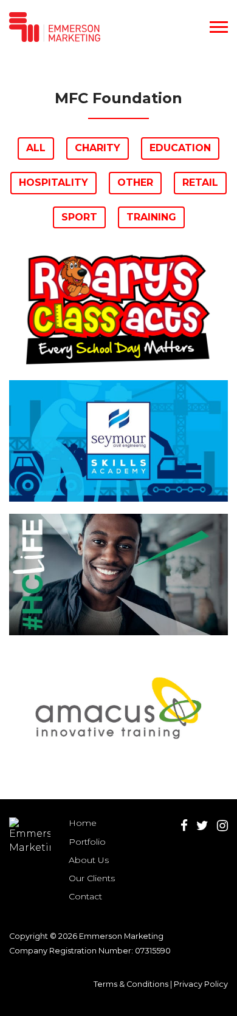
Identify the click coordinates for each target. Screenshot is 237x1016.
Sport (79, 217)
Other (135, 182)
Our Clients (92, 878)
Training (151, 217)
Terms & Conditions (131, 984)
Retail (200, 182)
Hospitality (53, 182)
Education (180, 148)
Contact (85, 896)
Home (83, 822)
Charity (97, 148)
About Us (89, 859)
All (36, 148)
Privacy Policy (201, 984)
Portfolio (87, 841)
